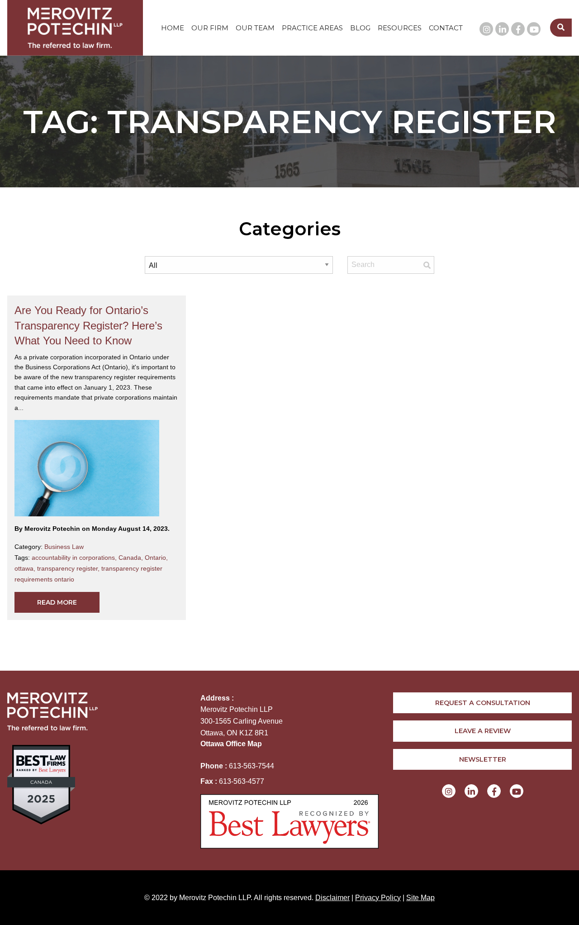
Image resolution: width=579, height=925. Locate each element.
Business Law (64, 546)
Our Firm (209, 28)
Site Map (420, 897)
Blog (360, 28)
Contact (446, 28)
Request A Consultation (482, 703)
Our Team (255, 28)
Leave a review (483, 731)
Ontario (156, 557)
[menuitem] (172, 27)
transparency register (69, 568)
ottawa (25, 568)
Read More (57, 602)
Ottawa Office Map (231, 744)
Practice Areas (312, 28)
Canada (132, 557)
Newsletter (482, 759)
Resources (400, 28)
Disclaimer (332, 897)
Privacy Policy (378, 897)
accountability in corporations (75, 557)
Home (172, 28)
